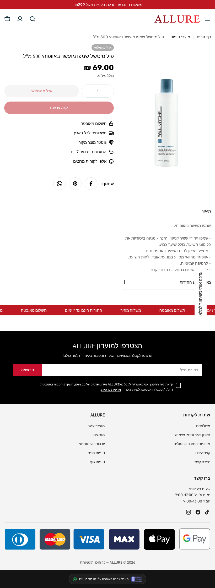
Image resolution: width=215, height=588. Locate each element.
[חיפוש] (32, 19)
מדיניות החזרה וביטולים (192, 444)
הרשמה (27, 370)
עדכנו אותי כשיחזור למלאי (200, 294)
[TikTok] (207, 512)
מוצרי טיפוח (180, 37)
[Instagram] (188, 512)
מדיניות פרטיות (111, 389)
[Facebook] (198, 512)
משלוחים (203, 426)
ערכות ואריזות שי (92, 444)
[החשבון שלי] (20, 19)
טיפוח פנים (96, 453)
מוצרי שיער (96, 426)
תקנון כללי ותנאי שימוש (192, 435)
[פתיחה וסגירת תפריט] (208, 19)
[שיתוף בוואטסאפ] (59, 183)
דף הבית (204, 37)
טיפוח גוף (97, 462)
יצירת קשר (202, 462)
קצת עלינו (202, 453)
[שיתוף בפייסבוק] (91, 183)
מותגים (99, 435)
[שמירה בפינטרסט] (75, 183)
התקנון (154, 384)
